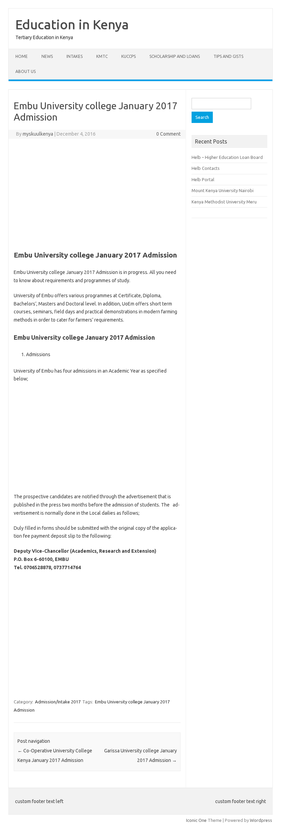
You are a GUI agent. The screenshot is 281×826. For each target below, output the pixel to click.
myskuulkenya (38, 134)
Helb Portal (203, 179)
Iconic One (196, 820)
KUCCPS (128, 56)
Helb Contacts (206, 168)
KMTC (102, 56)
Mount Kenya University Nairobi (223, 190)
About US (25, 71)
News (47, 56)
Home (21, 56)
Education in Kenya (72, 24)
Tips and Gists (228, 56)
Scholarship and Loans (174, 56)
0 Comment (168, 134)
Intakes (74, 56)
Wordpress (261, 820)
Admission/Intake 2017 (58, 701)
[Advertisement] (97, 193)
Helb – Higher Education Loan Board (227, 157)
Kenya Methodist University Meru (224, 201)
